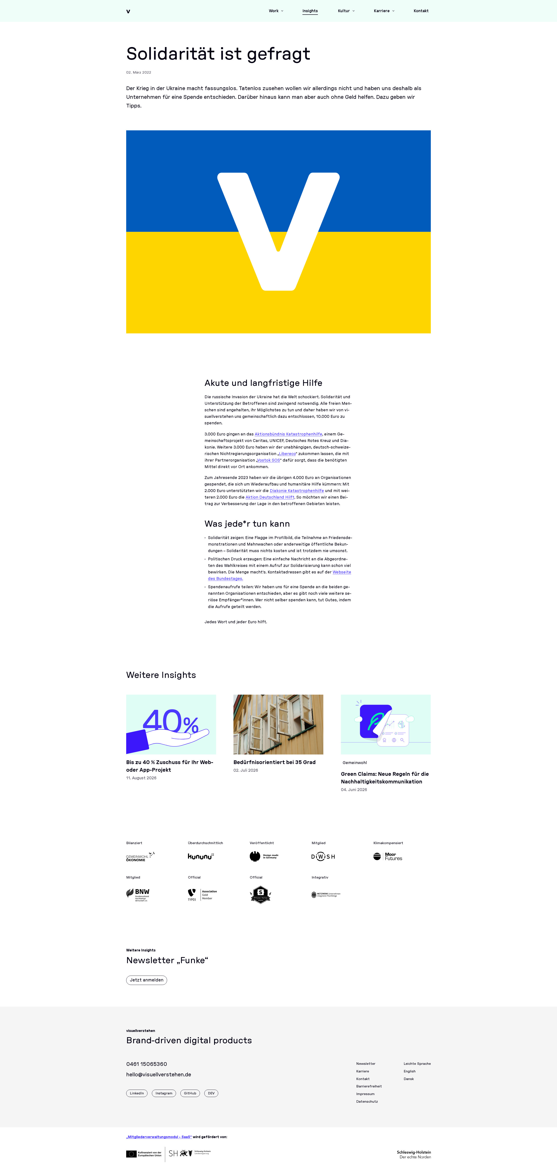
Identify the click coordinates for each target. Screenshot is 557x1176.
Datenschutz (367, 1101)
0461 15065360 (146, 1064)
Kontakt (363, 1079)
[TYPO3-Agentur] (202, 895)
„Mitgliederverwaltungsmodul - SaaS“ (159, 1137)
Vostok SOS (268, 460)
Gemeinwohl (355, 763)
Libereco (287, 454)
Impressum (365, 1094)
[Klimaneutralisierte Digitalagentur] (387, 856)
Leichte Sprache (417, 1063)
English (410, 1071)
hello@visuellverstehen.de (158, 1074)
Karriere (362, 1071)
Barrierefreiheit (369, 1086)
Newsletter (365, 1063)
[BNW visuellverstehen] (140, 895)
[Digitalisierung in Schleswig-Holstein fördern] (326, 856)
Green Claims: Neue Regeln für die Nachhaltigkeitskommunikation (385, 778)
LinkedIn (137, 1093)
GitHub (190, 1093)
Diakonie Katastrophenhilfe (297, 491)
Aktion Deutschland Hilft (270, 497)
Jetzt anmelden (146, 980)
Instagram (164, 1093)
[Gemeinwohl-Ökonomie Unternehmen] (140, 856)
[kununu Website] (202, 856)
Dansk (409, 1079)
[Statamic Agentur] (264, 895)
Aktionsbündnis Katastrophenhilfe (288, 434)
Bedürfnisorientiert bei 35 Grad (274, 762)
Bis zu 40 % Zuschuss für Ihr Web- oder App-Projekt (169, 766)
